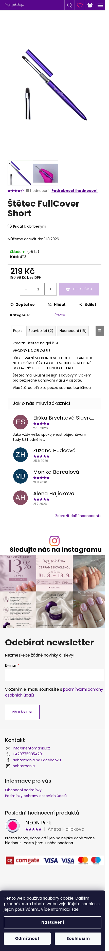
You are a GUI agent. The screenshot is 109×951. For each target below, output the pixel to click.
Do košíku (82, 288)
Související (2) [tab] (40, 330)
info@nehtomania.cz (31, 748)
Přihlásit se (22, 712)
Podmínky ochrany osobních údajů (36, 795)
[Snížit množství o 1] (26, 289)
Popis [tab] (17, 330)
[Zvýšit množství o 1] (50, 289)
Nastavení (52, 922)
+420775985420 (27, 754)
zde (75, 909)
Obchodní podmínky (23, 789)
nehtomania (24, 765)
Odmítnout (27, 938)
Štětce (60, 315)
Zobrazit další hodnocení (77, 515)
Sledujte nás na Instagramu (56, 549)
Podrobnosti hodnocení (74, 190)
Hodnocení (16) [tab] (73, 330)
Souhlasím (78, 938)
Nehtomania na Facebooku (37, 760)
